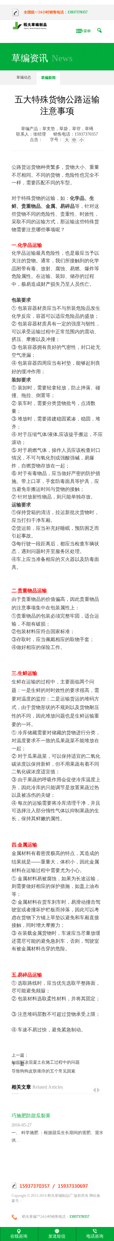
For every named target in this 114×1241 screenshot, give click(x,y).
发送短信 (56, 1236)
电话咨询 (94, 1236)
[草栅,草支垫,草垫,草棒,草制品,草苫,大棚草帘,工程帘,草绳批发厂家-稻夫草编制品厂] (31, 26)
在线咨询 (18, 1236)
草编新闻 (48, 78)
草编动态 (23, 77)
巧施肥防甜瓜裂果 (31, 1115)
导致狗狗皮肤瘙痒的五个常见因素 (43, 1071)
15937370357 (77, 12)
